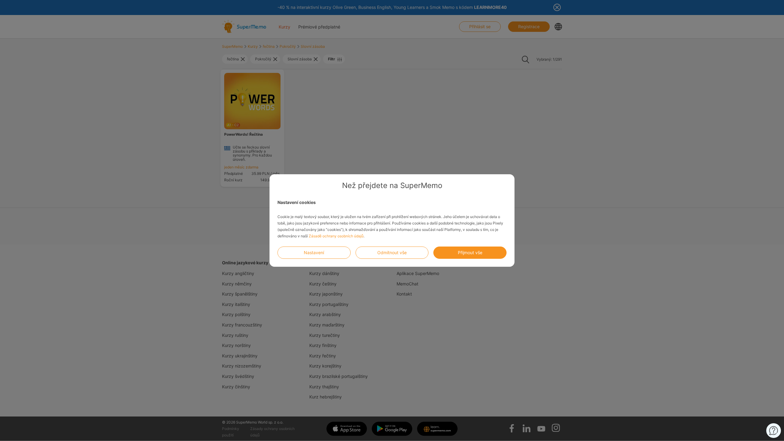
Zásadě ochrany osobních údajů (336, 236)
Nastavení (314, 252)
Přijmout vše (470, 252)
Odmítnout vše (392, 252)
